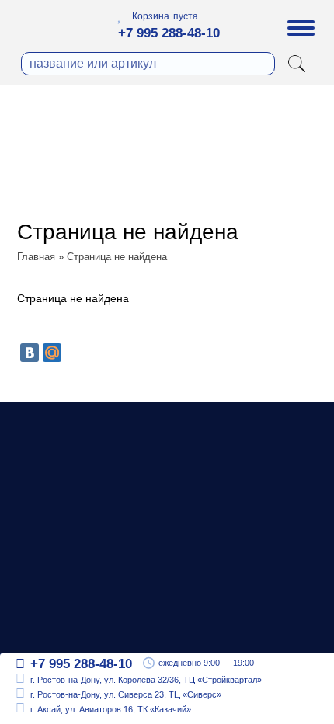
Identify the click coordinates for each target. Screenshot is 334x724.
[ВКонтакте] (29, 352)
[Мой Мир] (52, 352)
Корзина (150, 16)
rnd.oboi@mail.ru (78, 620)
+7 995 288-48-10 (169, 33)
